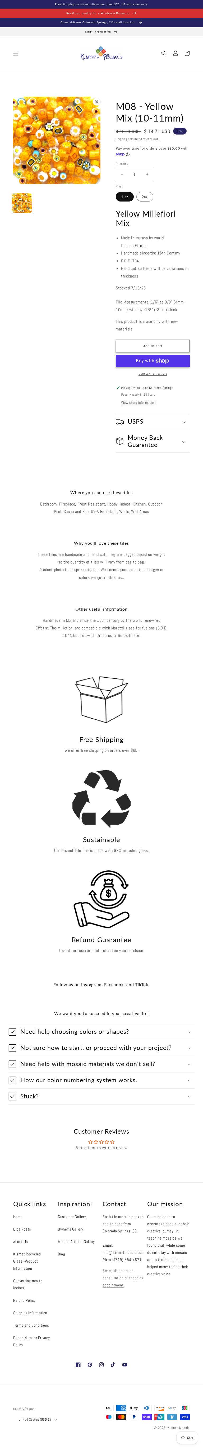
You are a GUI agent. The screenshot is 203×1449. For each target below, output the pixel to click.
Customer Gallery (72, 1216)
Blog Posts (22, 1229)
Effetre (141, 245)
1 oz (124, 196)
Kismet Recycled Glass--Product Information (27, 1261)
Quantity (122, 164)
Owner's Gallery (70, 1229)
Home (17, 1216)
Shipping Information (30, 1312)
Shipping (121, 139)
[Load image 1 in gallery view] (22, 203)
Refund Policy (24, 1300)
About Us (20, 1241)
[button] (16, 53)
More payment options (153, 374)
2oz (145, 196)
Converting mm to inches (28, 1284)
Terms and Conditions (31, 1325)
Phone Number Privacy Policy (31, 1341)
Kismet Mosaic (179, 1428)
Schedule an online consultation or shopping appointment (123, 1277)
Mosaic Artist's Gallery (76, 1241)
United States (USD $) (35, 1419)
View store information (138, 402)
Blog (61, 1253)
